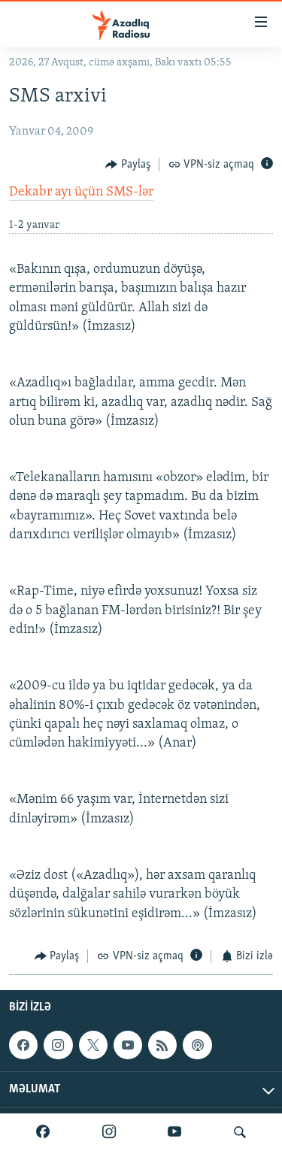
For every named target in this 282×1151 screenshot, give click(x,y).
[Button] (127, 164)
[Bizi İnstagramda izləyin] (109, 1132)
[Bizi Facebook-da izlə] (43, 1132)
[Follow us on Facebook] (23, 1045)
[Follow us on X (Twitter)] (93, 1045)
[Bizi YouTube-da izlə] (174, 1132)
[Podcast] (197, 1045)
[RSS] (162, 1045)
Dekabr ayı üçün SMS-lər (81, 192)
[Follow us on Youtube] (128, 1045)
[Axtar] (239, 1132)
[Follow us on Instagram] (58, 1045)
